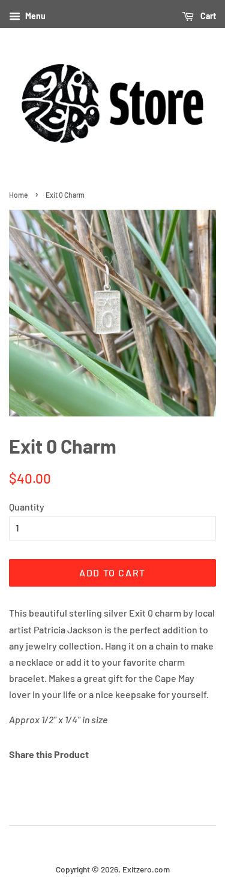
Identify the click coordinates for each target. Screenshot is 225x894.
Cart (207, 16)
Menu (34, 16)
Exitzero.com (146, 869)
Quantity (26, 506)
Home (18, 195)
